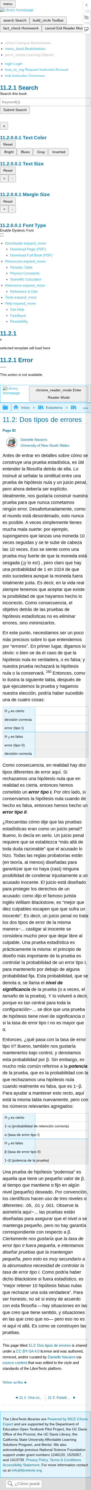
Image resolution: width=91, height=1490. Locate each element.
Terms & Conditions (65, 1460)
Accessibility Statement (21, 1465)
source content (15, 1362)
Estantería (54, 408)
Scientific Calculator (25, 279)
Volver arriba (13, 1382)
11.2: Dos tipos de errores (49, 1345)
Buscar (10, 1484)
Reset (8, 144)
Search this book (13, 94)
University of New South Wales (44, 445)
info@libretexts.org (26, 1470)
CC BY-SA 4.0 (27, 1351)
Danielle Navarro (33, 440)
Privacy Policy (37, 1460)
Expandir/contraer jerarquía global (8, 408)
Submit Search (15, 110)
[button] (18, 315)
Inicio (25, 408)
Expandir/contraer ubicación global (85, 406)
